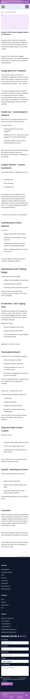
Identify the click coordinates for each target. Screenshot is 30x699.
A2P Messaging (5, 569)
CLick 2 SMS (4, 580)
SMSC (2, 575)
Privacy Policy (14, 678)
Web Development (6, 589)
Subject (3, 658)
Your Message (5, 664)
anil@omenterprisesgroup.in (8, 632)
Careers (5, 696)
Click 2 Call (4, 578)
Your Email (4, 646)
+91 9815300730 (5, 626)
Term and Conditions (20, 696)
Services (3, 602)
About (2, 599)
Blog (2, 607)
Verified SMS (4, 583)
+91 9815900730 (5, 624)
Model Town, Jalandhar (7, 618)
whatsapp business (6, 572)
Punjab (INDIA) (5, 621)
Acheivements (5, 605)
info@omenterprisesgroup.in (9, 629)
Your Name (4, 640)
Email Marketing (5, 586)
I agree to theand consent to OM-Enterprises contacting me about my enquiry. (15, 679)
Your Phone (4, 652)
